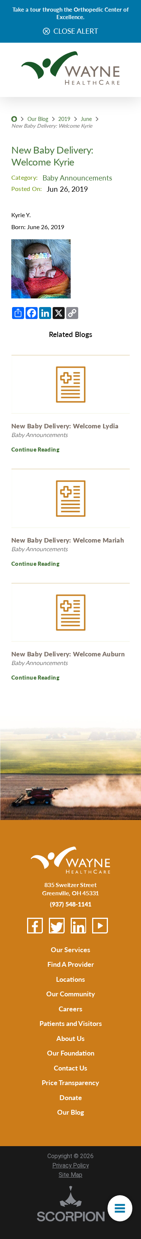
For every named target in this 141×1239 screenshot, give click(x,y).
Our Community (70, 993)
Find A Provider (70, 964)
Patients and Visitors (70, 1023)
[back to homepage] (14, 119)
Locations (70, 979)
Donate (70, 1097)
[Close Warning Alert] (46, 32)
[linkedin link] (78, 925)
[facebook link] (35, 925)
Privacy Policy (70, 1165)
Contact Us (70, 1067)
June (86, 118)
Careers (70, 1008)
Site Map (70, 1175)
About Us (70, 1038)
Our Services (70, 949)
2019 (64, 118)
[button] (120, 1208)
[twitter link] (57, 925)
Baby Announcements (77, 178)
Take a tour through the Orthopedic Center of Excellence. (70, 13)
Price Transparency (70, 1082)
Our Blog (37, 118)
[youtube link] (100, 925)
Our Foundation (70, 1052)
